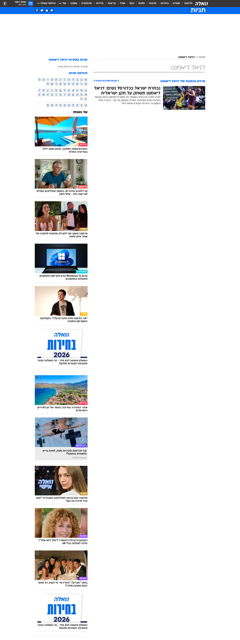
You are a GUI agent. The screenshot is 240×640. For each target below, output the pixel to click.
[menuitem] (186, 3)
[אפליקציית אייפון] (47, 10)
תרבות (152, 3)
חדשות (188, 3)
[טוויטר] (42, 10)
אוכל (122, 3)
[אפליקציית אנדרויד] (52, 10)
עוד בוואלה (80, 112)
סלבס (141, 3)
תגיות (202, 57)
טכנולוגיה (86, 3)
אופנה (73, 3)
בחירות (165, 3)
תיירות (99, 3)
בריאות (112, 3)
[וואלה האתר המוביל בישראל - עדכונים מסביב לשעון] (201, 3)
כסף (131, 3)
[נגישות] (5, 3)
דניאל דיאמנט (186, 57)
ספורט (176, 3)
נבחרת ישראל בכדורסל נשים (72, 66)
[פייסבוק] (37, 10)
